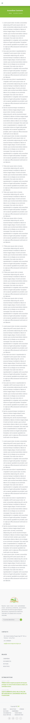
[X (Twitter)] (16, 718)
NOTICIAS (5, 664)
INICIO (4, 709)
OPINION (22, 709)
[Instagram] (13, 718)
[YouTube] (20, 718)
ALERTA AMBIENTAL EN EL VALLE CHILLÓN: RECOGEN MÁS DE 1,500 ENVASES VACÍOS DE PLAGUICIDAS (14, 693)
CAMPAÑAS (6, 658)
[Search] (23, 3)
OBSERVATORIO (19, 715)
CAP (18, 706)
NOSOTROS (6, 666)
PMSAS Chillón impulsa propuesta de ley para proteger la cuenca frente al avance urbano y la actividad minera (14, 684)
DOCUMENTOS (7, 661)
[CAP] (4, 3)
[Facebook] (9, 718)
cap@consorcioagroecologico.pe (12, 643)
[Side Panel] (26, 3)
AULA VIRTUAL (7, 715)
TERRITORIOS (18, 713)
